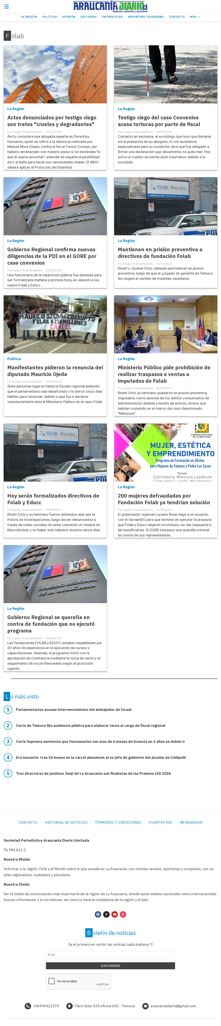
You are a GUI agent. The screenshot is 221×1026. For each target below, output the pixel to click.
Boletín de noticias (111, 932)
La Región (29, 16)
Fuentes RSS (160, 822)
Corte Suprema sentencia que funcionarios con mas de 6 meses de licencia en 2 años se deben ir (100, 741)
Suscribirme (110, 966)
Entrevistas (112, 16)
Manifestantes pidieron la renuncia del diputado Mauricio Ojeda (55, 371)
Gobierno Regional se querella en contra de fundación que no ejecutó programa (51, 624)
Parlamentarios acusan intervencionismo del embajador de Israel (73, 709)
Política (49, 16)
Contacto (177, 16)
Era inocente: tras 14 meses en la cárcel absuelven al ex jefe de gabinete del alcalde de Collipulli (101, 757)
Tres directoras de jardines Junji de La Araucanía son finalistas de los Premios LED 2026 (93, 773)
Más (193, 16)
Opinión (69, 16)
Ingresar (193, 822)
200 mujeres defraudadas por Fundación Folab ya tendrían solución (164, 499)
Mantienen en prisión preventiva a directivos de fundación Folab (160, 252)
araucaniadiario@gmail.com (173, 1006)
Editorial (89, 16)
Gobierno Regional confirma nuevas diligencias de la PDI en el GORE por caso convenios (51, 256)
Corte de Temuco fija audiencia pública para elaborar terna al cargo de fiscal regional (90, 725)
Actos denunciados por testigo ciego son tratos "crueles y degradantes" (51, 121)
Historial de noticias (66, 822)
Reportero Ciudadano (146, 16)
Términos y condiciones (118, 822)
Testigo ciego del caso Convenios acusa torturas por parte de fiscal (159, 121)
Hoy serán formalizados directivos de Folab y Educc (53, 499)
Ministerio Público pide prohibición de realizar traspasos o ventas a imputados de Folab (164, 374)
